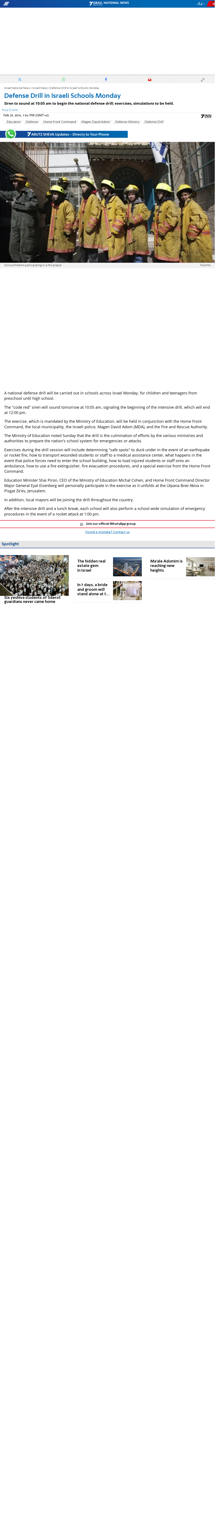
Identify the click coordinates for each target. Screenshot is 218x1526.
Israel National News (17, 88)
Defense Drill (154, 122)
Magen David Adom (95, 122)
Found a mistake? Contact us (107, 532)
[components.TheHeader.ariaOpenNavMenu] (34, 4)
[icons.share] (211, 4)
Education (14, 122)
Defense (32, 122)
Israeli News (40, 88)
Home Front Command (59, 122)
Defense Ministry (127, 122)
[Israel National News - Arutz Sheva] (109, 4)
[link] (34, 579)
